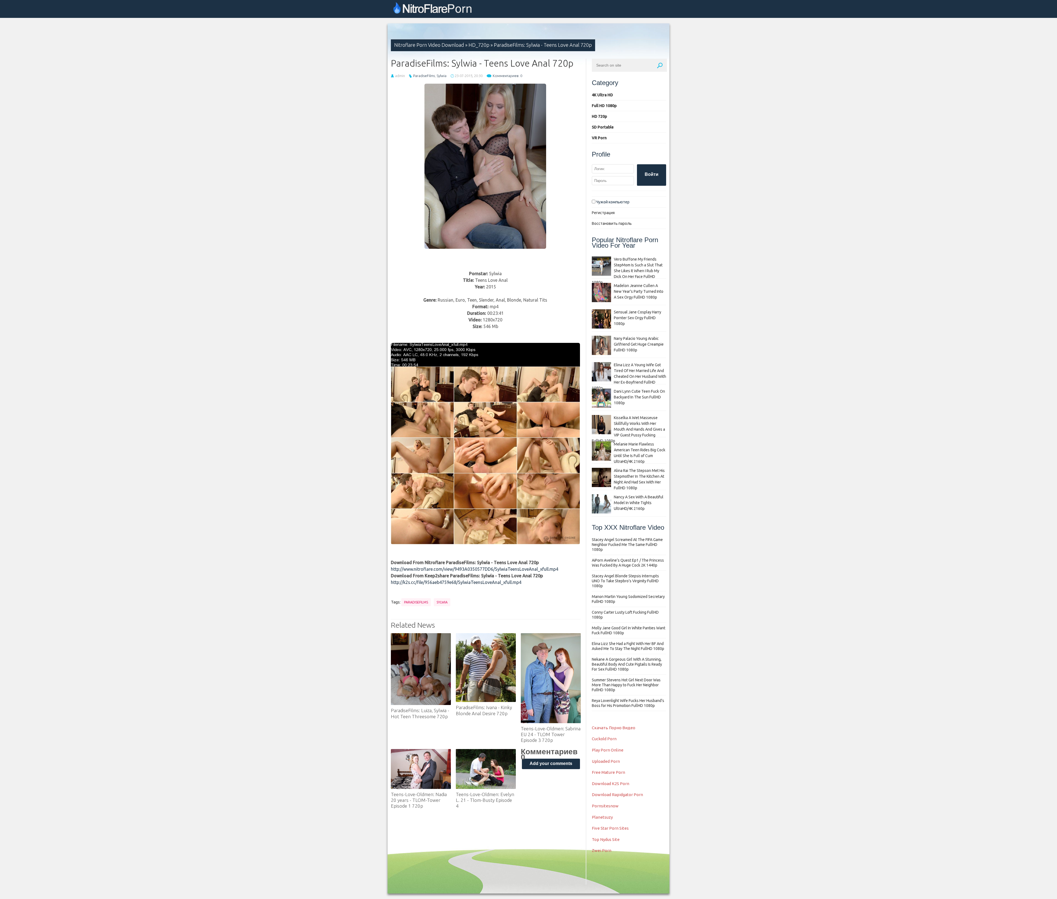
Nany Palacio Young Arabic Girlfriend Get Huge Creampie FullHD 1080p (639, 344)
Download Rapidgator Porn (617, 794)
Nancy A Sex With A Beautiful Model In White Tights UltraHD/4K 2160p (638, 503)
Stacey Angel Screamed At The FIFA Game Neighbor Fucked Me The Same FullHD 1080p (627, 544)
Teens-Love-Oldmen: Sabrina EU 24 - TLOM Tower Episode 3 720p (551, 734)
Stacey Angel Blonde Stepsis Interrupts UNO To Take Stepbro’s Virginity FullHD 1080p (625, 581)
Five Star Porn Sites (610, 828)
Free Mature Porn (608, 772)
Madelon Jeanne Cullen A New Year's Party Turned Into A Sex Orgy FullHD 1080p (638, 291)
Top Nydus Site (606, 839)
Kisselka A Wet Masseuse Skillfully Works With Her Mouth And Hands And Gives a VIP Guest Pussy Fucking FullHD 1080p (628, 429)
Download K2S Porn (610, 783)
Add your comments (551, 763)
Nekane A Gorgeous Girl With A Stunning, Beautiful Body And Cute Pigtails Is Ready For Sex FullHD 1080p (627, 664)
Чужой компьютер (612, 202)
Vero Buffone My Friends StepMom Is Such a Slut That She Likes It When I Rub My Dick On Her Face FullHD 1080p (627, 271)
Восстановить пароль (612, 223)
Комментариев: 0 (507, 76)
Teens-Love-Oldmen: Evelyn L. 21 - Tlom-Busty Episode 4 (485, 800)
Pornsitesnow (605, 806)
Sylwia (441, 76)
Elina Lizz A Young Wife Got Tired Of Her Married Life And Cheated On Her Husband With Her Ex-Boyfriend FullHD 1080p (629, 376)
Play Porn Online (607, 750)
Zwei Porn (601, 850)
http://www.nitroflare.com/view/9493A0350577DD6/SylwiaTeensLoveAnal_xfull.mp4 (474, 569)
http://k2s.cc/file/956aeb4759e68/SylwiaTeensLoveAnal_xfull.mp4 (456, 582)
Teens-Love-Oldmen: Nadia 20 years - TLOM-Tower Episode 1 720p (419, 800)
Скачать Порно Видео (613, 727)
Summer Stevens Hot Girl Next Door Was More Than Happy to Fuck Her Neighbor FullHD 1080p (626, 685)
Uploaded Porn (606, 761)
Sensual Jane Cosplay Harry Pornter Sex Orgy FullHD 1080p (637, 318)
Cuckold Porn (604, 738)
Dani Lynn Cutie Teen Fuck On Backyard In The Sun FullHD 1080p (639, 397)
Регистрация (603, 213)
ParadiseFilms (424, 76)
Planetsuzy (602, 817)
